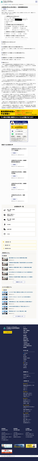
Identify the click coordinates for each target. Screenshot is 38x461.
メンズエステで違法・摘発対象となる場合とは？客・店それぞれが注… (21, 292)
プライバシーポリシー (33, 456)
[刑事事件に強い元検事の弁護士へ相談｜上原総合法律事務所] (18, 2)
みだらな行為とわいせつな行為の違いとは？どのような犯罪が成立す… (21, 272)
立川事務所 (24, 136)
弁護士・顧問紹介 (26, 330)
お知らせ (24, 377)
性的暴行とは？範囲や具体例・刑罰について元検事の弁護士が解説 (20, 267)
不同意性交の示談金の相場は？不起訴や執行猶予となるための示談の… (21, 262)
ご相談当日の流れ (26, 344)
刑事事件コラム (26, 374)
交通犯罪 (24, 359)
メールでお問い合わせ (19, 131)
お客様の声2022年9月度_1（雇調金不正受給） (18, 172)
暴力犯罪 (24, 356)
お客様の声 (6, 4)
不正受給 (9, 4)
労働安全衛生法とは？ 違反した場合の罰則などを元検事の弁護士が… (21, 301)
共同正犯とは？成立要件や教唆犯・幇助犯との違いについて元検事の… (21, 276)
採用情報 (24, 347)
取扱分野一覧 (7, 245)
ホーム (3, 4)
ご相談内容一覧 (8, 241)
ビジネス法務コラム (26, 376)
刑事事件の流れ (8, 248)
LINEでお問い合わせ (19, 134)
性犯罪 (24, 354)
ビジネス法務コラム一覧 (19, 316)
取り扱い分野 (25, 350)
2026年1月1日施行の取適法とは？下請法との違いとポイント (19, 306)
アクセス (24, 333)
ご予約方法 (25, 342)
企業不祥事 (25, 364)
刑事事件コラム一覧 (19, 281)
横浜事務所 (18, 136)
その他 (24, 361)
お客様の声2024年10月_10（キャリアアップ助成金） (18, 149)
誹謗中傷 (24, 367)
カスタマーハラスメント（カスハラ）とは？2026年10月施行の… (20, 296)
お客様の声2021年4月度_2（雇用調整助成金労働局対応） (18, 161)
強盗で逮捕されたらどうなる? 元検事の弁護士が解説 (18, 257)
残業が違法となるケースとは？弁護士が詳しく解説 (17, 311)
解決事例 (24, 335)
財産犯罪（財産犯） (26, 358)
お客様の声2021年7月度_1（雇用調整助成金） (18, 184)
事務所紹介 (25, 328)
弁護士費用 (25, 332)
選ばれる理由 (25, 339)
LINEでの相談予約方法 (27, 345)
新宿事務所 (12, 136)
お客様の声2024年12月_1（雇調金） (18, 195)
